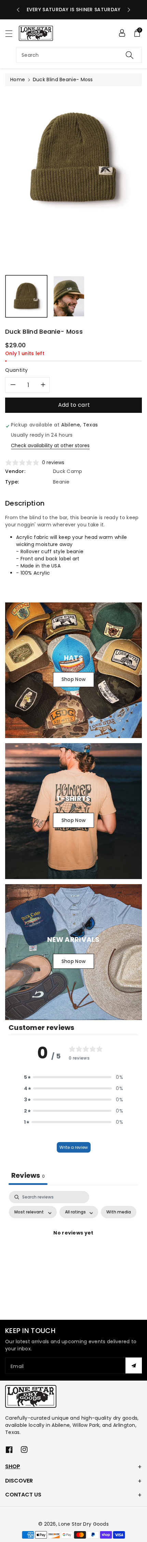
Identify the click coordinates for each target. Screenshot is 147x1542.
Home (17, 79)
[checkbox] (118, 1212)
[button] (12, 33)
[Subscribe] (133, 1365)
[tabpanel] (73, 1249)
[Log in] (122, 32)
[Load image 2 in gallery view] (68, 296)
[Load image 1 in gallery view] (26, 296)
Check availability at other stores (50, 445)
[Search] (130, 55)
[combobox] (79, 55)
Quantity (16, 370)
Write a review (73, 1147)
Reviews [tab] (28, 1175)
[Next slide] (128, 9)
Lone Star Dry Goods (83, 1524)
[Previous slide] (18, 9)
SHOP (12, 1466)
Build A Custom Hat (73, 9)
